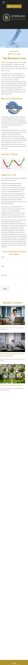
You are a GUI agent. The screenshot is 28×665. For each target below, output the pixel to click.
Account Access (15, 6)
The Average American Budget (11, 385)
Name (3, 257)
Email (2, 266)
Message (3, 275)
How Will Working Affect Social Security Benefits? (11, 355)
